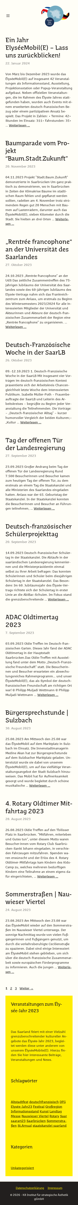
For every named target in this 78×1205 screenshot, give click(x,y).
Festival (38, 1106)
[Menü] (8, 16)
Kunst (44, 1111)
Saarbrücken (36, 1121)
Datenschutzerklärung (30, 1188)
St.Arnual (25, 1125)
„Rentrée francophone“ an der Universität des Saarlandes (38, 250)
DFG (63, 1102)
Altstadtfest (19, 1102)
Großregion (53, 1106)
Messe (16, 1116)
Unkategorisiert (22, 1168)
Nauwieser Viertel (35, 1116)
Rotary (54, 1116)
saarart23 (18, 1121)
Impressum (55, 1188)
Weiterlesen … (19, 125)
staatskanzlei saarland (50, 1125)
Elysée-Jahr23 (21, 1106)
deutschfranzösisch (44, 1102)
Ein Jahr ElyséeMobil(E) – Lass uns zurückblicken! (36, 48)
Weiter (26, 988)
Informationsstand (25, 1111)
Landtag (56, 1111)
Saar (63, 1116)
